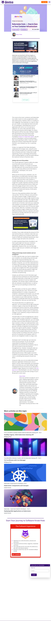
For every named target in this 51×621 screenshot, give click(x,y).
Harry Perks (19, 34)
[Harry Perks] (14, 34)
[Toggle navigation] (8, 2)
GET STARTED (16, 554)
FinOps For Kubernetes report (26, 136)
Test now (44, 2)
